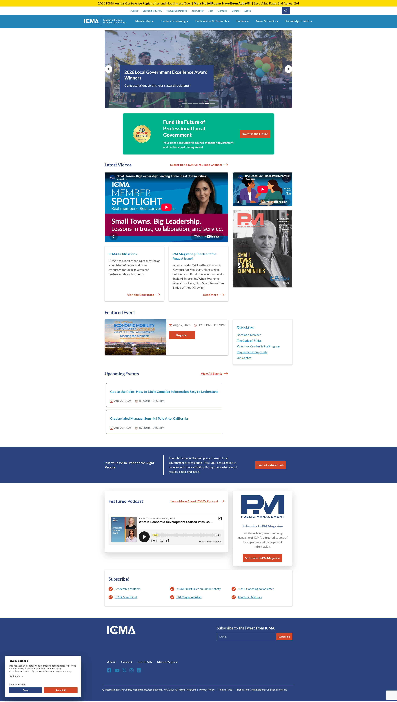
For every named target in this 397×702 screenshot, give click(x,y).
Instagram (131, 670)
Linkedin (139, 670)
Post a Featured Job (270, 465)
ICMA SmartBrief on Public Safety (198, 589)
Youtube (117, 670)
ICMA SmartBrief (126, 597)
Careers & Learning (173, 21)
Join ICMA (144, 662)
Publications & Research (211, 21)
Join (211, 10)
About (134, 10)
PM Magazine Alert (189, 597)
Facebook (109, 670)
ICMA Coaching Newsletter (256, 589)
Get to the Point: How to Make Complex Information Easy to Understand (164, 392)
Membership (143, 21)
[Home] (106, 21)
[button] (108, 69)
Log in (247, 10)
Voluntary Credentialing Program (258, 346)
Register (182, 335)
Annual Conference (177, 10)
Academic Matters (250, 597)
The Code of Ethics (249, 340)
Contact (222, 10)
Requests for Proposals (252, 352)
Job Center (198, 10)
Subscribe (284, 636)
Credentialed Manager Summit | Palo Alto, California (149, 418)
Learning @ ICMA (152, 10)
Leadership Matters (128, 589)
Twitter (124, 670)
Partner (241, 21)
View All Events (211, 373)
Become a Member (249, 335)
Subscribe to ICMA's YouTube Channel (196, 164)
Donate (235, 10)
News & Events (266, 21)
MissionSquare (167, 662)
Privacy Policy (206, 689)
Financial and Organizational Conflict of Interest (261, 689)
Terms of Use (225, 689)
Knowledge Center (297, 21)
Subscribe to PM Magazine (262, 558)
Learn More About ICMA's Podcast (194, 501)
